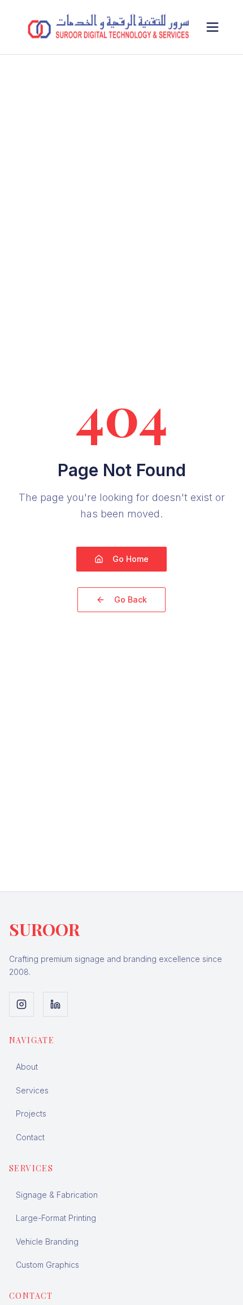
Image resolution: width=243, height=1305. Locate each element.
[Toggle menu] (212, 27)
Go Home (130, 559)
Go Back (130, 599)
